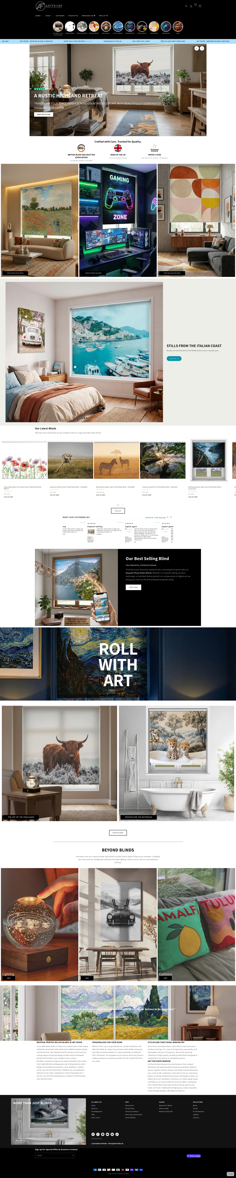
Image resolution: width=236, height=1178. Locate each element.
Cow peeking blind (162, 526)
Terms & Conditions (132, 1111)
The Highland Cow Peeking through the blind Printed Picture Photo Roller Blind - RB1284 (157, 539)
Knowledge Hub (96, 1111)
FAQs (93, 1115)
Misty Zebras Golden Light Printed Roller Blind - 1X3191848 (115, 487)
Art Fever (114, 1173)
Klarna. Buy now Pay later (133, 1115)
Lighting (196, 1115)
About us (94, 1108)
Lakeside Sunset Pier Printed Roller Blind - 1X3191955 (159, 487)
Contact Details (130, 1118)
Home (93, 1105)
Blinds (195, 1105)
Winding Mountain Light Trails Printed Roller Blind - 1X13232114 (205, 488)
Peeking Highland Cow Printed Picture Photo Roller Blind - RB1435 (83, 537)
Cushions (196, 1118)
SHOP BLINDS (117, 833)
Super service (123, 526)
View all (118, 511)
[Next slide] (202, 48)
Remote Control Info (166, 1111)
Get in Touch (95, 1118)
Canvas (195, 1108)
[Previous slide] (196, 48)
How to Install (163, 1108)
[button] (186, 6)
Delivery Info (129, 1105)
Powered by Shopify (123, 1173)
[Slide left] (114, 505)
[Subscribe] (72, 1155)
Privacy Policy (130, 1108)
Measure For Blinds (165, 1105)
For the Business (198, 1111)
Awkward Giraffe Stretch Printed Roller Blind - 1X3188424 (68, 487)
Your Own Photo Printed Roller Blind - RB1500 (121, 538)
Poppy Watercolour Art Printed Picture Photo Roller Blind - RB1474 (23, 488)
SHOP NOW (133, 587)
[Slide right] (122, 505)
